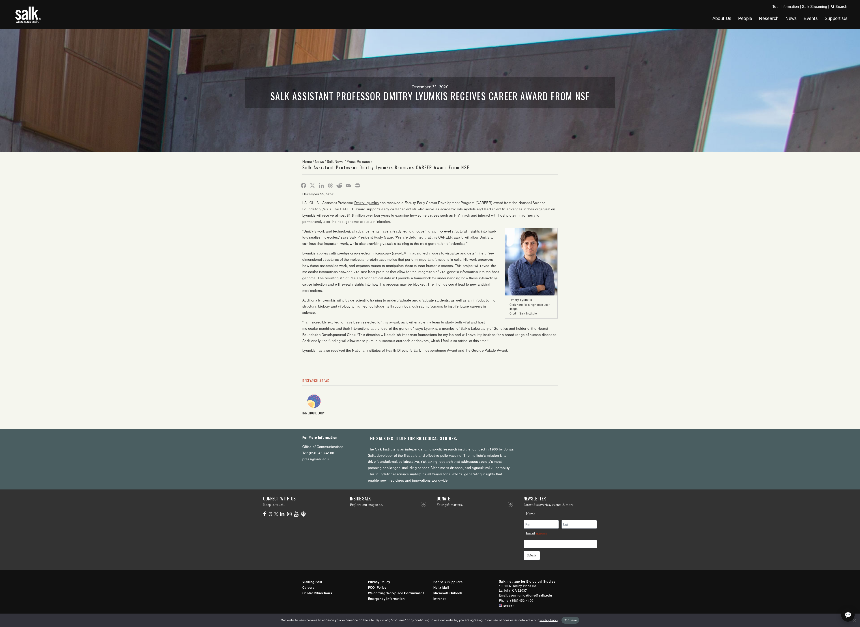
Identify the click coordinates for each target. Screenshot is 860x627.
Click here (516, 305)
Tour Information (785, 7)
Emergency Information (386, 598)
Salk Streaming (814, 7)
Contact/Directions (317, 593)
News (791, 18)
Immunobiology (313, 413)
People (745, 18)
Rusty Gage (383, 237)
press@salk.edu (315, 458)
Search (840, 7)
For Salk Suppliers (447, 582)
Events (811, 18)
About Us (721, 18)
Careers (308, 587)
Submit (531, 556)
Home (307, 161)
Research (768, 18)
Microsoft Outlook (447, 593)
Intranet (439, 598)
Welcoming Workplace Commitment (396, 593)
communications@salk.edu (530, 595)
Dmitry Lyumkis (366, 202)
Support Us (836, 18)
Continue (570, 620)
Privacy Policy (379, 582)
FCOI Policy (377, 587)
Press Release (358, 161)
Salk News (335, 161)
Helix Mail (441, 587)
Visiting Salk (312, 582)
